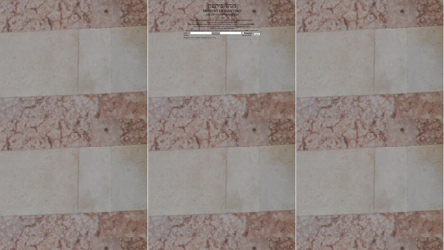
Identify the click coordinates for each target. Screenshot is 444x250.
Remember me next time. (247, 34)
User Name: (186, 34)
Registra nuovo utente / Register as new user (200, 38)
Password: (216, 34)
